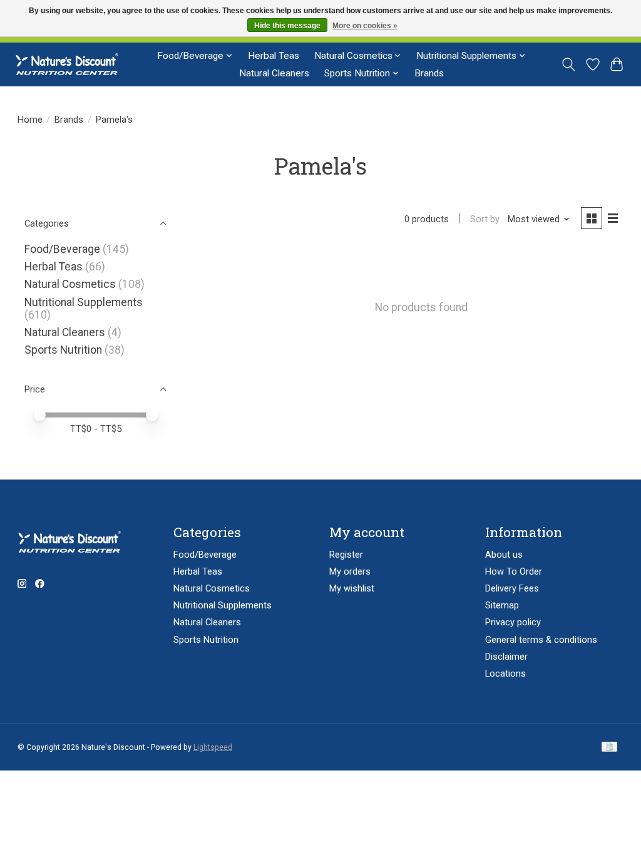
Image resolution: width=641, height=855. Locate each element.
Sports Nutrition (63, 350)
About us (504, 554)
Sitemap (502, 605)
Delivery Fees (512, 588)
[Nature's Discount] (72, 64)
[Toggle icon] (568, 64)
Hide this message (287, 25)
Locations (505, 673)
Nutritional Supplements (83, 302)
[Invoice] (609, 748)
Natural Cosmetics (70, 284)
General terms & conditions (541, 639)
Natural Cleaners (274, 73)
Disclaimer (506, 656)
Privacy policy (513, 622)
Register (346, 554)
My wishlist (351, 588)
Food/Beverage (62, 249)
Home (30, 119)
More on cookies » (364, 25)
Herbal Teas (273, 55)
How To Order (513, 571)
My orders (350, 571)
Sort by (485, 219)
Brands (429, 73)
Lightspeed (212, 747)
